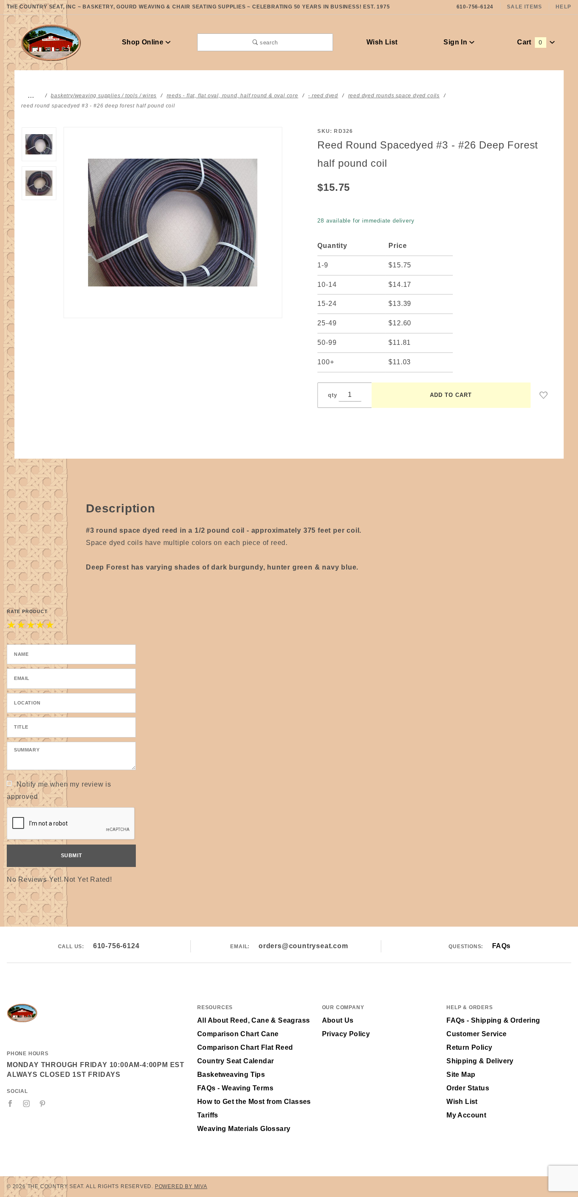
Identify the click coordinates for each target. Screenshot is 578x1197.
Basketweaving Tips (231, 1074)
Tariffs (207, 1115)
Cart (529, 42)
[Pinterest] (42, 1103)
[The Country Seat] (51, 41)
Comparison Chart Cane (237, 1033)
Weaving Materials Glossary (243, 1128)
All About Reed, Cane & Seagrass (253, 1020)
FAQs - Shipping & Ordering (493, 1020)
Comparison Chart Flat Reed (245, 1047)
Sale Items (524, 7)
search (268, 42)
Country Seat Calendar (235, 1061)
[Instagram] (26, 1103)
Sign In (456, 42)
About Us (338, 1020)
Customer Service (476, 1033)
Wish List (382, 42)
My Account (466, 1115)
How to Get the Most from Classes (254, 1101)
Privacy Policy (346, 1033)
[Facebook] (10, 1103)
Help (563, 7)
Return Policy (469, 1047)
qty (332, 395)
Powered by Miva (181, 1186)
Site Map (460, 1074)
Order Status (467, 1088)
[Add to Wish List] (544, 395)
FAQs (501, 945)
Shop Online (143, 42)
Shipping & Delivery (480, 1061)
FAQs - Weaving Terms (235, 1088)
